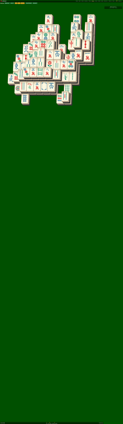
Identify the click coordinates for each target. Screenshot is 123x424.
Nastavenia (35, 3)
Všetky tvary (7, 3)
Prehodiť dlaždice (28, 3)
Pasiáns (110, 7)
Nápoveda (22, 3)
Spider (113, 7)
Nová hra (12, 3)
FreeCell (116, 7)
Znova (19, 3)
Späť (16, 3)
